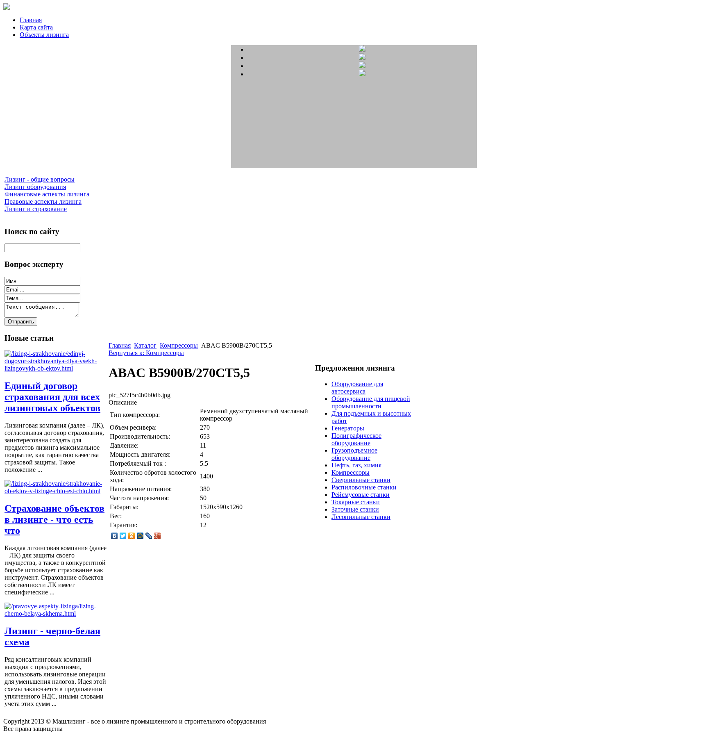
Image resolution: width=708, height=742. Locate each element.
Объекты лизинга (44, 34)
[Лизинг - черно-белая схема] (56, 613)
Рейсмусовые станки (360, 494)
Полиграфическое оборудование (356, 439)
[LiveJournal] (149, 535)
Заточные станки (355, 509)
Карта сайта (36, 27)
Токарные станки (355, 501)
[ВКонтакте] (114, 535)
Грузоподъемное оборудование (354, 454)
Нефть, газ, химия (356, 465)
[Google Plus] (157, 535)
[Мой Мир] (140, 535)
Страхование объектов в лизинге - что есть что (54, 519)
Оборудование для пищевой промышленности (370, 402)
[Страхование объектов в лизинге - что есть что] (56, 490)
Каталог (145, 345)
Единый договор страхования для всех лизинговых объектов (52, 396)
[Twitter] (123, 535)
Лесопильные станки (360, 516)
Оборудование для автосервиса (357, 387)
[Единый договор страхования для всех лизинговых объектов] (56, 368)
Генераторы (347, 428)
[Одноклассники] (131, 535)
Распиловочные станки (364, 487)
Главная (31, 19)
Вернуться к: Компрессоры (146, 352)
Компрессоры (179, 345)
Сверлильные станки (360, 479)
